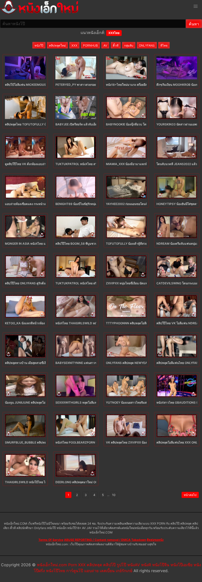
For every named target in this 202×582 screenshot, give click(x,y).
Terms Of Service (50, 540)
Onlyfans (147, 45)
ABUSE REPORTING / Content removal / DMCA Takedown (105, 540)
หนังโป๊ (38, 45)
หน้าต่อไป (190, 495)
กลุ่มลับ (128, 45)
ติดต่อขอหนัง (155, 540)
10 (114, 495)
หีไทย (164, 45)
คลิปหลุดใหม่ (57, 45)
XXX (74, 45)
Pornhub (90, 45)
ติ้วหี (115, 45)
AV (105, 45)
